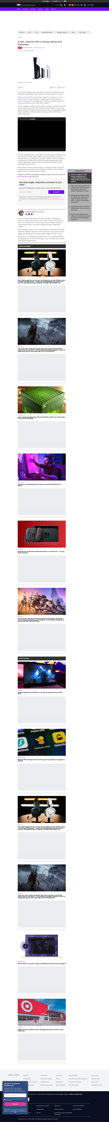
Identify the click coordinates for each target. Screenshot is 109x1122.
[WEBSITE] (29, 214)
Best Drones (94, 1081)
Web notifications (77, 1109)
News (18, 9)
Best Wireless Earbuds (75, 1081)
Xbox (73, 32)
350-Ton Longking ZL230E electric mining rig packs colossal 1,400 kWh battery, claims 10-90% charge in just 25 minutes (80, 178)
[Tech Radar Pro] (56, 1)
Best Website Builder (28, 1085)
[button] (90, 5)
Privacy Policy (21, 1110)
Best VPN (25, 1075)
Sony (19, 92)
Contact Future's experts (42, 1105)
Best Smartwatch (60, 1085)
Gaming (19, 37)
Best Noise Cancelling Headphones (78, 1078)
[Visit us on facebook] (65, 5)
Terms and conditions (78, 1105)
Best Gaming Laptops (46, 1078)
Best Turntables (73, 1075)
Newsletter (62, 87)
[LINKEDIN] (26, 214)
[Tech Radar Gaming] (64, 1)
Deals (47, 9)
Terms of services (38, 196)
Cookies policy (40, 1109)
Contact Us (57, 1105)
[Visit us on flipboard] (72, 5)
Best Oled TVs (59, 1081)
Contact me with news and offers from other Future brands (15, 1099)
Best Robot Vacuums (96, 1085)
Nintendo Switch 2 (62, 32)
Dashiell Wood (28, 47)
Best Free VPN (27, 1078)
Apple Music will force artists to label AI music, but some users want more (80, 208)
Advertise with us (59, 1109)
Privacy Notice (22, 197)
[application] (42, 134)
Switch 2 (53, 9)
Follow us (54, 87)
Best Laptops (44, 1075)
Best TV (58, 1078)
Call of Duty (82, 32)
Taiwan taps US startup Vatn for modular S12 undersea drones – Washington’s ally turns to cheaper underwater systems (80, 188)
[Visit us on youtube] (70, 5)
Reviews (33, 9)
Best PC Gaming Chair (46, 1085)
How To (40, 9)
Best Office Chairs (73, 1085)
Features (25, 9)
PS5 (37, 32)
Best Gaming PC (45, 1081)
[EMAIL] (32, 214)
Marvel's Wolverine (47, 32)
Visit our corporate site (75, 1094)
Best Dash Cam (95, 1078)
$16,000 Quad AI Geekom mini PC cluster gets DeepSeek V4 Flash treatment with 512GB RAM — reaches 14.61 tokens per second (80, 199)
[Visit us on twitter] (67, 5)
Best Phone (59, 1075)
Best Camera (94, 1075)
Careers (38, 1112)
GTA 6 (29, 32)
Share (21, 87)
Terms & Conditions (14, 1111)
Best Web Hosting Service (30, 1081)
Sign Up (15, 1104)
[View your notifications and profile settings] (84, 5)
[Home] (46, 1)
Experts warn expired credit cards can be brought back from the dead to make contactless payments (80, 217)
